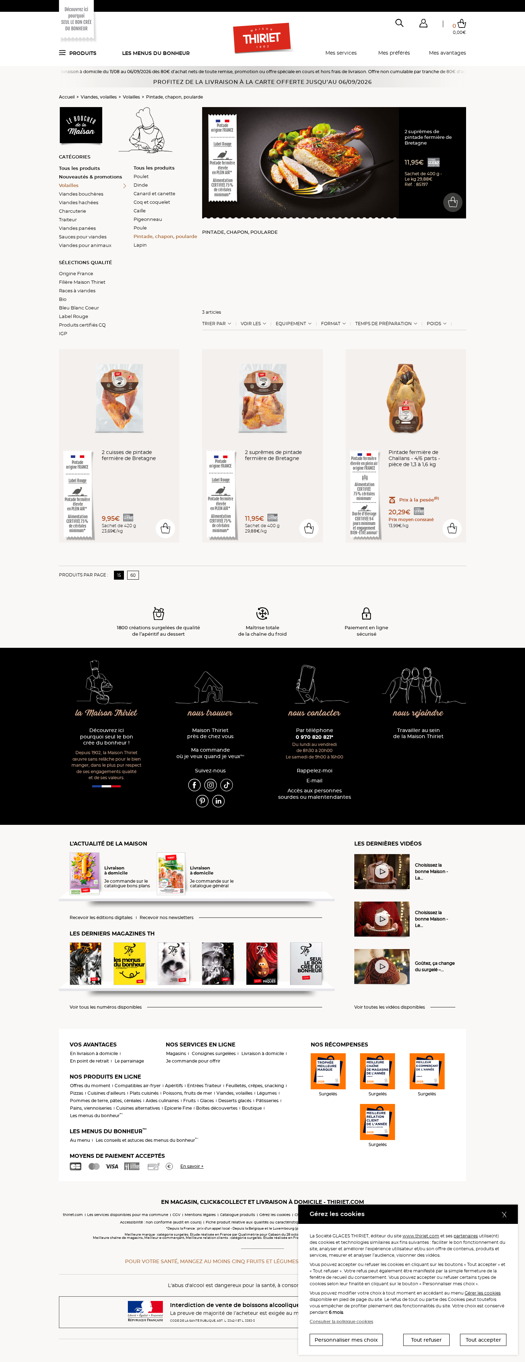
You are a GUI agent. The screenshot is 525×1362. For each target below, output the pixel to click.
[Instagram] (210, 784)
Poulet (141, 176)
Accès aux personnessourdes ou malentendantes (314, 794)
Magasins (176, 1053)
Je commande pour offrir (193, 1061)
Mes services (341, 53)
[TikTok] (226, 784)
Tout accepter (483, 1340)
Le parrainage (129, 1061)
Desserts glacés (234, 1100)
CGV (176, 1214)
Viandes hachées (78, 202)
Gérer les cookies (483, 1293)
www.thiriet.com (420, 1236)
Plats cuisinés (144, 1093)
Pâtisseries (267, 1100)
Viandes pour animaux (85, 245)
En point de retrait (89, 1061)
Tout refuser (426, 1340)
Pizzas (76, 1093)
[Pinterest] (202, 800)
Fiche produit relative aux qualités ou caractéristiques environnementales (273, 1222)
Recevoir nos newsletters (167, 917)
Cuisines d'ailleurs (106, 1093)
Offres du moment (90, 1085)
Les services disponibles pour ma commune (127, 1214)
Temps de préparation (383, 323)
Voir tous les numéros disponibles (106, 1007)
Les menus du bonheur (156, 53)
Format (330, 323)
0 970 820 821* (314, 737)
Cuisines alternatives (138, 1108)
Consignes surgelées (214, 1053)
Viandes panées (77, 228)
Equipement (291, 323)
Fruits (189, 1100)
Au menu (80, 1140)
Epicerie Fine (178, 1108)
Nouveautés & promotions (90, 177)
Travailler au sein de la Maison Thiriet (418, 733)
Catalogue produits (237, 1214)
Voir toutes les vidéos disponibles (389, 1007)
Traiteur (68, 219)
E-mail (314, 781)
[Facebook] (194, 784)
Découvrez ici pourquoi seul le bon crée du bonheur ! (106, 736)
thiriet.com (73, 1214)
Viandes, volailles (99, 97)
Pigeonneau (148, 219)
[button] (423, 24)
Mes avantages (447, 53)
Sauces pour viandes (82, 236)
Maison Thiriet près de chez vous (210, 733)
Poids (434, 323)
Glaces (207, 1100)
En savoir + (192, 1166)
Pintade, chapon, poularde (174, 97)
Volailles (131, 97)
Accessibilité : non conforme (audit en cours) (160, 1222)
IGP (63, 333)
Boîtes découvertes (217, 1108)
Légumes (267, 1093)
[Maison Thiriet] (263, 38)
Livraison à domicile (262, 1053)
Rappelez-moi (314, 771)
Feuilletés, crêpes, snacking (255, 1085)
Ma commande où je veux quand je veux (210, 753)
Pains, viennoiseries (91, 1108)
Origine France (76, 273)
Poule (140, 228)
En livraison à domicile (94, 1053)
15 (119, 575)
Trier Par (214, 323)
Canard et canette (154, 193)
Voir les (251, 323)
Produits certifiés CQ (82, 325)
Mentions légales (200, 1214)
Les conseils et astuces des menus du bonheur (147, 1140)
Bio (62, 299)
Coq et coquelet (152, 202)
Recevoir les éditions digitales (101, 917)
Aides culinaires (162, 1100)
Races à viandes (77, 290)
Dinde (141, 185)
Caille (140, 210)
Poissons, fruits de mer (187, 1093)
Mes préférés (394, 53)
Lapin (140, 245)
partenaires (466, 1236)
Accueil (67, 97)
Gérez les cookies (274, 1214)
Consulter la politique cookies (341, 1321)
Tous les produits (79, 168)
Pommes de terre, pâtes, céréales (105, 1100)
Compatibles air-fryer (138, 1085)
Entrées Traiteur (204, 1085)
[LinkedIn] (218, 800)
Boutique (252, 1108)
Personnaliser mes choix (346, 1340)
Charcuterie (72, 211)
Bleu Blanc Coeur (79, 308)
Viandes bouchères (81, 194)
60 (133, 575)
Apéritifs (174, 1085)
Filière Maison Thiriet (82, 282)
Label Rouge (73, 316)
